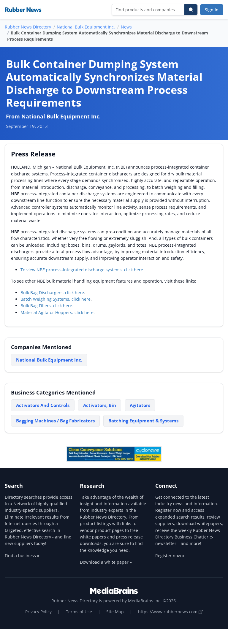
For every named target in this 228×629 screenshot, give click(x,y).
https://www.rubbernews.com (168, 611)
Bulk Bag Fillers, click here (46, 305)
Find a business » (22, 555)
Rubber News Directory (28, 27)
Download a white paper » (106, 562)
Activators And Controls (42, 405)
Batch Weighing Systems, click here (55, 299)
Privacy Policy (38, 611)
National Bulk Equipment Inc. (86, 27)
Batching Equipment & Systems (143, 421)
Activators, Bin (99, 405)
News (126, 27)
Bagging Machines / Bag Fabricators (55, 421)
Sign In (211, 9)
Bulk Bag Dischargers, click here (52, 292)
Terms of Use (79, 611)
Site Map (115, 611)
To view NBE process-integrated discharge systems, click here (81, 269)
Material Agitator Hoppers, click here (57, 312)
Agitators (140, 405)
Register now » (169, 555)
